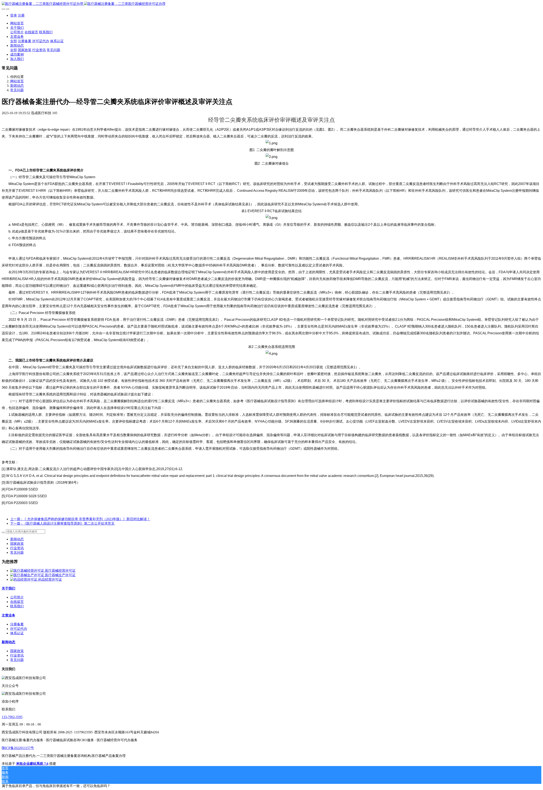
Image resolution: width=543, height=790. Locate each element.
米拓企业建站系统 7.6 (32, 763)
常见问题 (17, 90)
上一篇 (80, 519)
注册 (21, 15)
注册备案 (17, 624)
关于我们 (8, 588)
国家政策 (17, 543)
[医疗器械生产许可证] (27, 575)
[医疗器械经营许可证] (27, 570)
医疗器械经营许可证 (60, 570)
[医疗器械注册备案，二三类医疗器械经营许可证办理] (271, 4)
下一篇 (62, 523)
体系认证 (17, 633)
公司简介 (17, 597)
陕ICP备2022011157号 (18, 748)
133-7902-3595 (12, 717)
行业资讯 (17, 548)
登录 (13, 15)
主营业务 (8, 615)
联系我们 (17, 606)
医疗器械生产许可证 (60, 575)
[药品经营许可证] (24, 579)
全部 (13, 41)
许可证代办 (18, 628)
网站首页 (17, 23)
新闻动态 (17, 85)
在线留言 (17, 602)
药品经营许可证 (50, 579)
